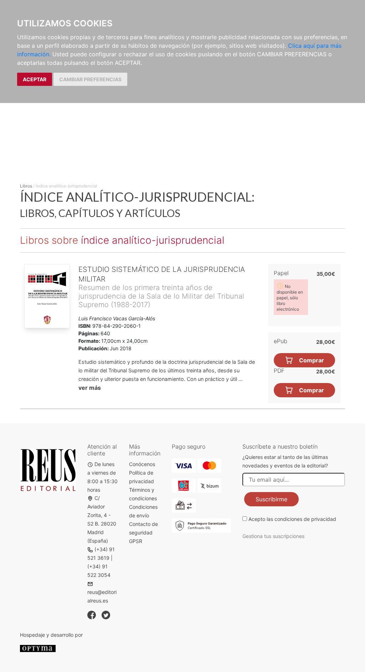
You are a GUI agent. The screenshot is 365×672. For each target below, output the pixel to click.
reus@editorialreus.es (102, 596)
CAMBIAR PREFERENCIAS (90, 79)
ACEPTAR (34, 79)
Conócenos (142, 464)
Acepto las (292, 519)
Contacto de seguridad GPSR (143, 532)
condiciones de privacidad (305, 519)
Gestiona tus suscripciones (273, 536)
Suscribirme (271, 499)
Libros (26, 185)
